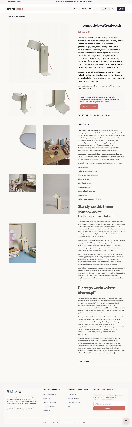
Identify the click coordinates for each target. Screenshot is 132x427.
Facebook (10, 408)
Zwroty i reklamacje (49, 406)
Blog (84, 9)
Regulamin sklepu (73, 398)
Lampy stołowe (103, 115)
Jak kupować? (47, 398)
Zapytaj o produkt (89, 107)
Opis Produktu (83, 124)
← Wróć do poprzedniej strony (16, 16)
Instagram (20, 408)
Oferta (76, 9)
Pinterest (29, 408)
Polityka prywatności (74, 402)
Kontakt (92, 9)
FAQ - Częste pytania (49, 394)
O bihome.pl (72, 394)
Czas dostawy (83, 361)
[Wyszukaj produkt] (113, 9)
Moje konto (46, 410)
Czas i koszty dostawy (50, 402)
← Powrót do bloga (14, 2)
